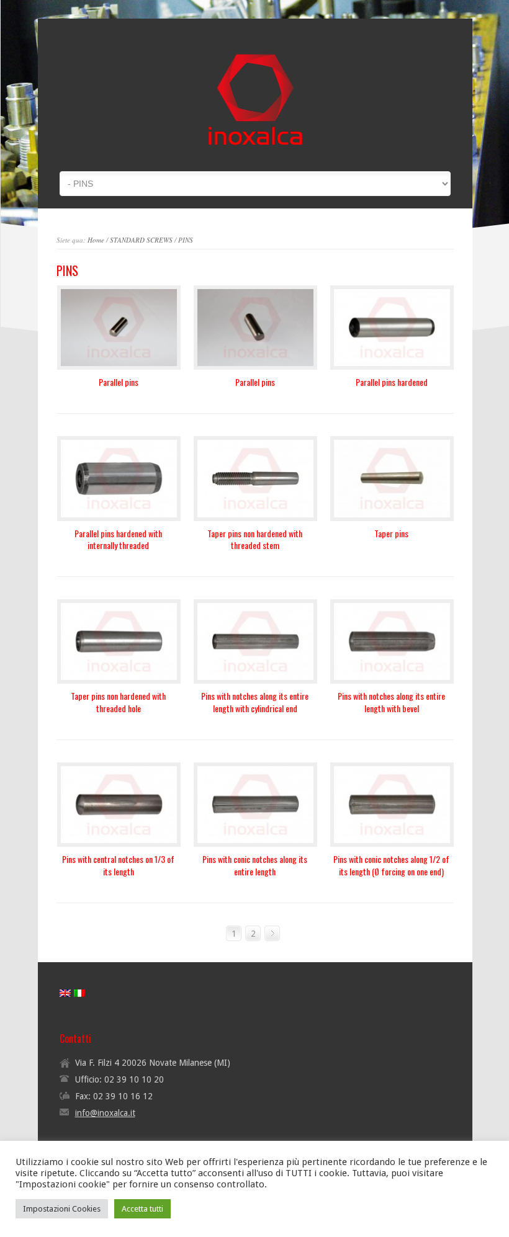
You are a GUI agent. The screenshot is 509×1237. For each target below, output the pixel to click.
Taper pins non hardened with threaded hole (118, 702)
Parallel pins (118, 381)
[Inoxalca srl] (255, 152)
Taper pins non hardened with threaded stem (254, 539)
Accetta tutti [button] (142, 1208)
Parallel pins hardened (392, 381)
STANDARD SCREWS (141, 239)
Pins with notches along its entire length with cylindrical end (255, 702)
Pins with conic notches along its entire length (254, 865)
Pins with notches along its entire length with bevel (391, 702)
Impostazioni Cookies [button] (62, 1208)
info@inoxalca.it (105, 1113)
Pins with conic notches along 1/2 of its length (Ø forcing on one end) (391, 865)
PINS (185, 239)
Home (96, 239)
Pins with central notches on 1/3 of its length (118, 865)
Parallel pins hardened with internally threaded (118, 539)
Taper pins (391, 533)
